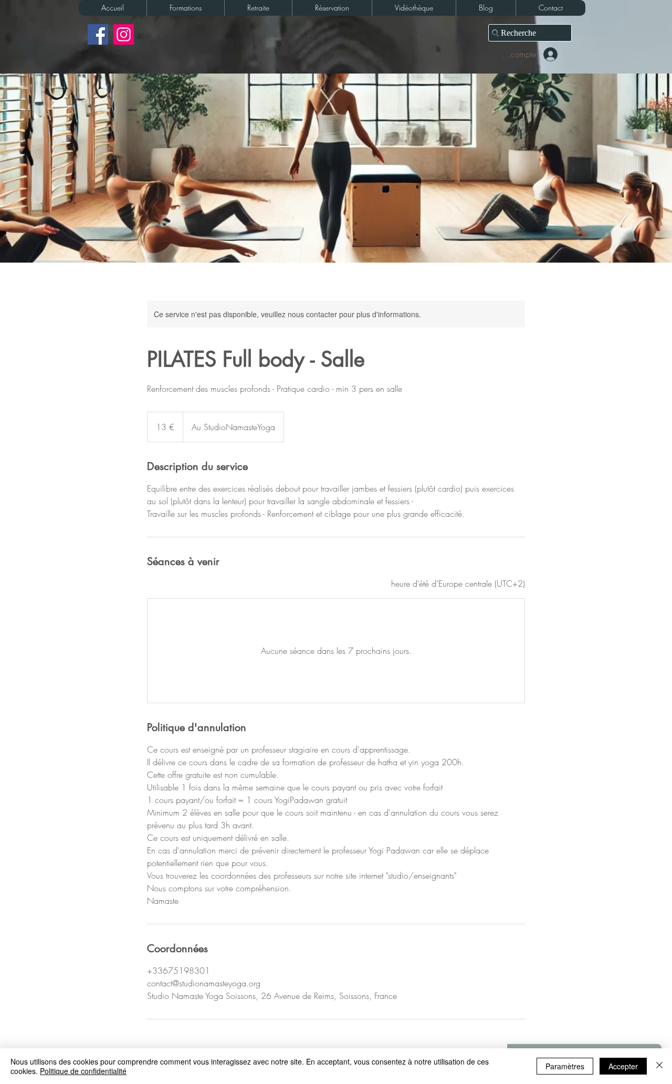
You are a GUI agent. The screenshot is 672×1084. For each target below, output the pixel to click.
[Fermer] (659, 1066)
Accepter (623, 1066)
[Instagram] (123, 34)
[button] (185, 8)
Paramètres (564, 1066)
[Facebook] (98, 34)
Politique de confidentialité (83, 1071)
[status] (458, 583)
